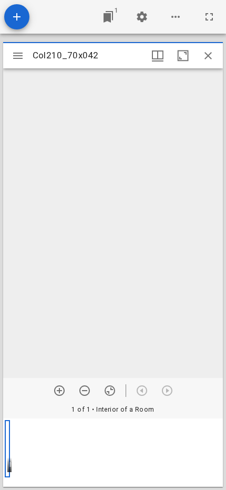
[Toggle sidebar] (17, 55)
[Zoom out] (84, 390)
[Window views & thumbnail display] (157, 55)
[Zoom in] (59, 390)
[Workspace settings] (142, 16)
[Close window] (208, 55)
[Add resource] (16, 16)
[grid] (113, 452)
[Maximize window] (183, 55)
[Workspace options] (175, 16)
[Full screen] (209, 16)
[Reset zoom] (109, 390)
